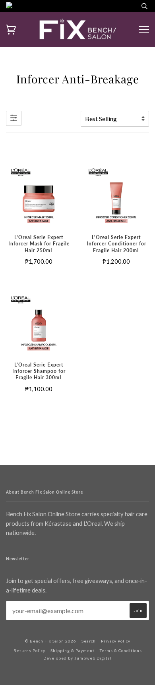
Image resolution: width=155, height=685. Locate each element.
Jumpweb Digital (93, 658)
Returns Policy (29, 650)
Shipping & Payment (72, 650)
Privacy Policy (115, 641)
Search (88, 641)
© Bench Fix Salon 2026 (50, 641)
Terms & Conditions (121, 650)
